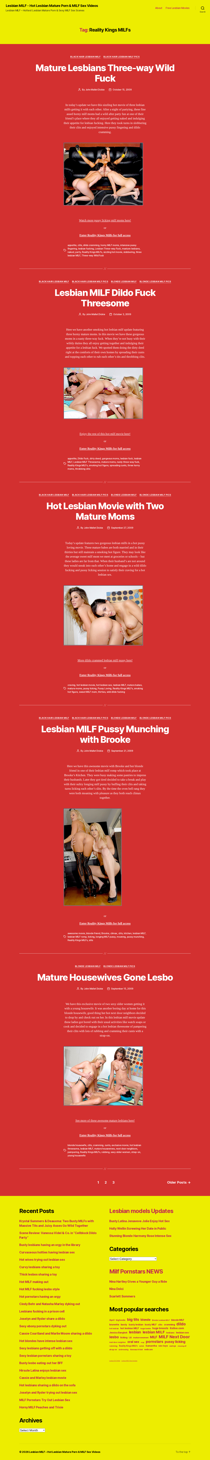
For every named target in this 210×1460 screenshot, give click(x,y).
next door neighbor (117, 1342)
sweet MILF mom (88, 691)
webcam (148, 1349)
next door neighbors (126, 1148)
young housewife (77, 1155)
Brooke (105, 933)
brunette (114, 1324)
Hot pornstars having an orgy (39, 1296)
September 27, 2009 (122, 527)
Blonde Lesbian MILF (124, 281)
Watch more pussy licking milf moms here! (105, 220)
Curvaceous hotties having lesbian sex (47, 1252)
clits (80, 245)
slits (91, 940)
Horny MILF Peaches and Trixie (41, 1407)
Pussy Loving (104, 688)
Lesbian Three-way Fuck (108, 248)
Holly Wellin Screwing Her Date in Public (137, 1228)
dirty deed (95, 458)
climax (113, 933)
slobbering (129, 252)
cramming (98, 1145)
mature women (141, 1337)
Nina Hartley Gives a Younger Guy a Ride (138, 1281)
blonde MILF (177, 1320)
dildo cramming (91, 245)
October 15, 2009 (122, 89)
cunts (107, 1145)
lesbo (114, 1337)
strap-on (135, 1152)
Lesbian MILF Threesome (87, 461)
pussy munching (135, 936)
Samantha (151, 1345)
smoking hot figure (98, 465)
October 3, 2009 (122, 314)
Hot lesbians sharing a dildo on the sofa (47, 1385)
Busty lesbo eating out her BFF (41, 1363)
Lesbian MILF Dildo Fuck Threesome (105, 298)
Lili (130, 1337)
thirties (101, 691)
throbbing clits (82, 468)
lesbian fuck (126, 458)
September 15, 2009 (122, 988)
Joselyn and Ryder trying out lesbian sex (48, 1392)
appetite (72, 245)
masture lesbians (131, 248)
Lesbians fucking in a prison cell (42, 1311)
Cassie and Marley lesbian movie (42, 1378)
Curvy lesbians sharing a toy (39, 1267)
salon (141, 1346)
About (158, 7)
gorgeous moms (110, 458)
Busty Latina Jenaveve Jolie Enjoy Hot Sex (139, 1221)
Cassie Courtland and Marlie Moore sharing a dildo (55, 1333)
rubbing (105, 1152)
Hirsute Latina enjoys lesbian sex (42, 1370)
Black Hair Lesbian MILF (85, 56)
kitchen (128, 933)
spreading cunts (118, 465)
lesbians (170, 1333)
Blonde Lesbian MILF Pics (155, 281)
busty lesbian (136, 1324)
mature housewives (104, 1148)
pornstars (154, 1341)
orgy (142, 1342)
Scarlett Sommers (122, 1296)
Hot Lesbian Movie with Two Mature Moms (105, 511)
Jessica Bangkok (118, 1332)
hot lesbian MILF (129, 1328)
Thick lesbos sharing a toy (38, 1274)
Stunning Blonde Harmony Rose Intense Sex (140, 1236)
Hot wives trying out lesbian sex (42, 1259)
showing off (182, 1346)
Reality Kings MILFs (92, 252)
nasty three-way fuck (128, 461)
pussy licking (90, 688)
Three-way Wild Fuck (93, 255)
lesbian (135, 1332)
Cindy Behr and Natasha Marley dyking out (49, 1304)
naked (71, 252)
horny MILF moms (110, 245)
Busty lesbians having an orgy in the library (49, 1245)
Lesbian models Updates (141, 1210)
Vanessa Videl (136, 1349)
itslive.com (177, 1328)
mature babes (134, 685)
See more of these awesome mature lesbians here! (105, 1121)
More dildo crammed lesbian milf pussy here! (105, 660)
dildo (181, 1324)
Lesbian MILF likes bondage (129, 1361)
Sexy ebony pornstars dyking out (42, 1326)
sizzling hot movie (112, 252)
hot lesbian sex (104, 685)
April (111, 1320)
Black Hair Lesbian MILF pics (121, 56)
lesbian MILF (119, 685)
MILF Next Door (174, 1336)
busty (124, 1324)
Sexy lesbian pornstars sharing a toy (45, 1355)
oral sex (133, 1342)
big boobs (120, 1320)
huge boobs (145, 1328)
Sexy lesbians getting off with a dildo (45, 1348)
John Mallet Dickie (95, 89)
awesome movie (76, 933)
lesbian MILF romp (77, 936)
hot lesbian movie (86, 685)
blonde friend (93, 933)
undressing (123, 1350)
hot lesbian (114, 1329)
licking (91, 936)
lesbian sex (182, 1332)
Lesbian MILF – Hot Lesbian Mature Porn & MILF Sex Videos (64, 1451)
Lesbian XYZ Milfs (114, 1361)
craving (71, 685)
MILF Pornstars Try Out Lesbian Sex (44, 1400)
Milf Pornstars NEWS (136, 1271)
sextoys (172, 1346)
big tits (133, 1319)
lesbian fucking (86, 248)
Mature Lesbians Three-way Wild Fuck (104, 73)
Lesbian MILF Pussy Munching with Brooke (105, 734)
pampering (73, 1152)
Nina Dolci (116, 1289)
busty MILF (150, 1324)
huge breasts (160, 1328)
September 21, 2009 (122, 750)
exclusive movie (120, 1145)
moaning (121, 936)
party (78, 252)
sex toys (163, 1345)
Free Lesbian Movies (178, 7)
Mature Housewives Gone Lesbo (105, 977)
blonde (145, 1320)
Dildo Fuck (83, 458)
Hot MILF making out (33, 1282)
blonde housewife (77, 1145)
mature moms (108, 461)
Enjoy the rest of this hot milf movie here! (105, 434)
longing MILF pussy (105, 936)
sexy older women (120, 1152)
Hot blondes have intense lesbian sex (45, 1341)
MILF (153, 1337)
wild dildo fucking (116, 691)
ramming (113, 1346)
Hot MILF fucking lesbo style (39, 1289)
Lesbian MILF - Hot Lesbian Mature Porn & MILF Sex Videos (52, 5)
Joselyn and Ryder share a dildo (42, 1319)
